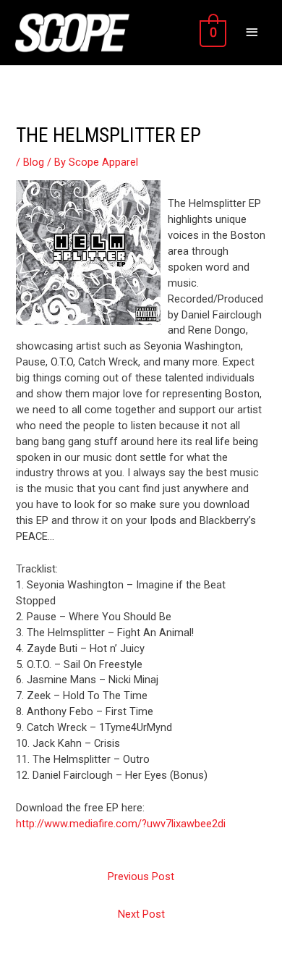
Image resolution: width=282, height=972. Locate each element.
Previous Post (141, 876)
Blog (33, 162)
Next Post (141, 914)
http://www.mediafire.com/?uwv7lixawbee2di (121, 823)
